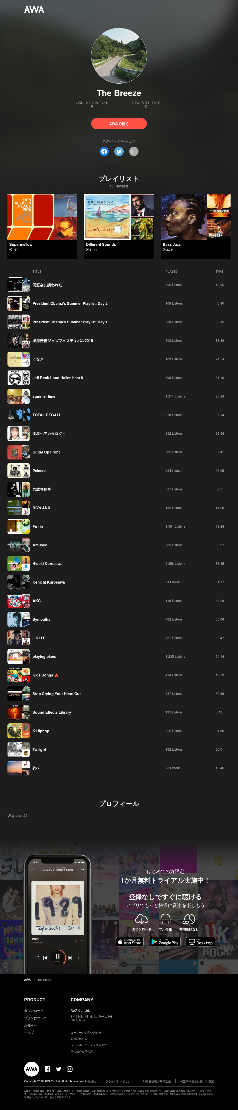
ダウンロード (34, 1010)
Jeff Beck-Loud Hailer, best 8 (58, 377)
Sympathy (41, 619)
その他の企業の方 (82, 1051)
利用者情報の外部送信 (157, 1081)
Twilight (39, 749)
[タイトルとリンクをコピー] (134, 151)
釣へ (36, 768)
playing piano (44, 656)
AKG (37, 600)
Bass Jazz (172, 244)
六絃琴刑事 (42, 489)
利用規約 (90, 1081)
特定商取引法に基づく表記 (197, 1081)
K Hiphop (41, 730)
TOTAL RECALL (47, 414)
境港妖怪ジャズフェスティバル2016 (63, 340)
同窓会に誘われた (47, 284)
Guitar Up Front (46, 452)
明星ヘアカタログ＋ (49, 433)
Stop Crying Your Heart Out (57, 693)
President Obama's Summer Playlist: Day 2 (70, 303)
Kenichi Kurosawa (49, 582)
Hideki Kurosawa (48, 563)
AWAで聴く (119, 123)
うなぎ (38, 359)
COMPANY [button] (82, 999)
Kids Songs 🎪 (46, 675)
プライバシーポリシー (119, 1081)
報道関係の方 (79, 1039)
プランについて (35, 1017)
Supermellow (20, 244)
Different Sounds (101, 244)
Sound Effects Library (52, 712)
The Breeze (45, 980)
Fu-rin (38, 526)
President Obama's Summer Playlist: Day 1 (70, 322)
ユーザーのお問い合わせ (86, 1032)
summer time (44, 396)
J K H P (39, 637)
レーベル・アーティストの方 (89, 1045)
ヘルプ (29, 1032)
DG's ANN (41, 507)
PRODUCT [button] (34, 999)
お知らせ (30, 1025)
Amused (40, 545)
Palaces (39, 470)
